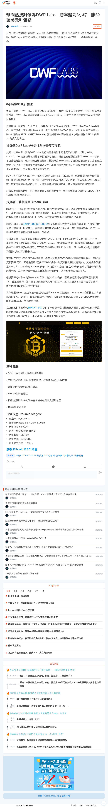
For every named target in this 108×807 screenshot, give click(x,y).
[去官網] (6, 3)
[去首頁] (14, 2)
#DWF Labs (27, 455)
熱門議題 (54, 663)
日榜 (8, 591)
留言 (36, 591)
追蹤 (98, 26)
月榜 (22, 591)
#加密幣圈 (57, 455)
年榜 (29, 591)
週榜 (15, 591)
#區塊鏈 (48, 455)
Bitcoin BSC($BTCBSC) (35, 223)
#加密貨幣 (68, 455)
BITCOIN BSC (35, 307)
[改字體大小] (95, 2)
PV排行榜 (54, 585)
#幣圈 (18, 455)
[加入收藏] (100, 2)
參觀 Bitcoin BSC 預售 (22, 449)
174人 (12, 461)
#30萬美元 (38, 455)
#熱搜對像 (78, 455)
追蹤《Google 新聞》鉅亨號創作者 (54, 796)
